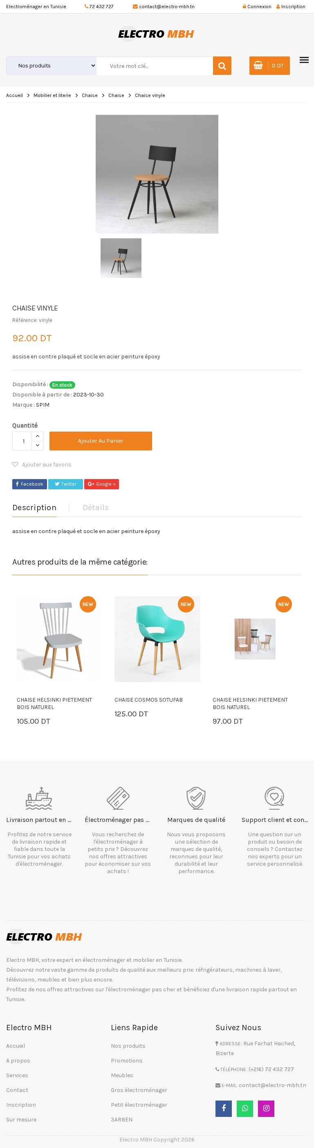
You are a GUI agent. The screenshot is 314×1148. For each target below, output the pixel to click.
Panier (41, 722)
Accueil (14, 95)
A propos (18, 1060)
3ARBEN (121, 1119)
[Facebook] (223, 1109)
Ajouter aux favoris (47, 464)
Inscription (21, 1104)
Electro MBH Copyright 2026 (157, 1139)
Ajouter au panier (100, 440)
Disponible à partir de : (42, 394)
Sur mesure (21, 1119)
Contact (17, 1090)
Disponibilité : (30, 384)
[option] (157, 174)
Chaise (90, 95)
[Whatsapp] (245, 1109)
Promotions (127, 1060)
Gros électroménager (139, 1090)
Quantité (25, 425)
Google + (106, 484)
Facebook (32, 484)
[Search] (222, 65)
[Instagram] (266, 1109)
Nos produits (128, 1045)
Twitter (68, 484)
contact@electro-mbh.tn (167, 6)
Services (17, 1075)
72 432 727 (102, 6)
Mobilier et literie (52, 95)
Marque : (23, 404)
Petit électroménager (139, 1104)
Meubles (122, 1075)
